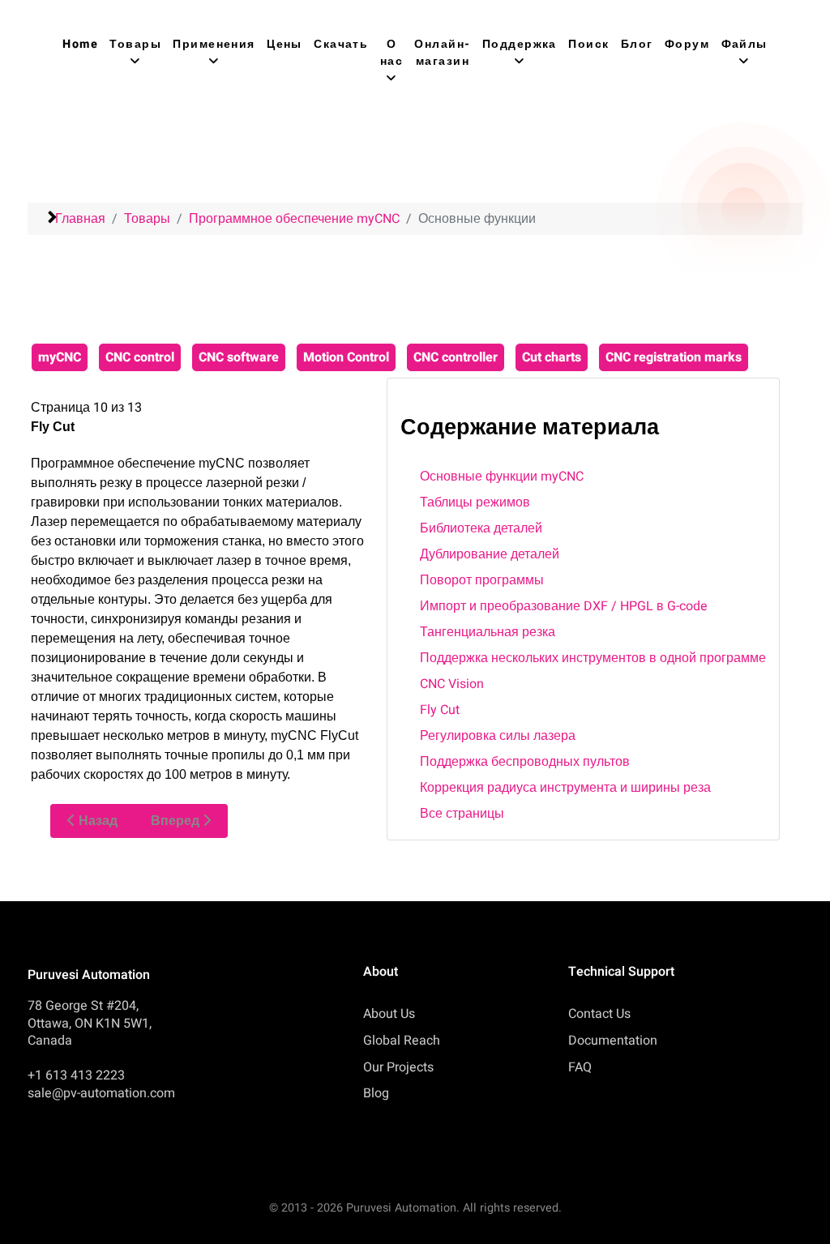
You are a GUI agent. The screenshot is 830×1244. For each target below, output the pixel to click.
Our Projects (398, 1067)
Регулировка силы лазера (497, 736)
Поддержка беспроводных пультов (525, 762)
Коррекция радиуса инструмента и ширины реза (565, 787)
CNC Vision (452, 684)
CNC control (139, 357)
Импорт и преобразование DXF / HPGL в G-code (564, 606)
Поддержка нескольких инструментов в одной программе (593, 658)
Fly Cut (440, 710)
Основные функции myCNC (502, 476)
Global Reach (401, 1040)
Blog (376, 1093)
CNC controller (455, 357)
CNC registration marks (673, 357)
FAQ (580, 1067)
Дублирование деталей (489, 554)
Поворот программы (482, 580)
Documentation (612, 1040)
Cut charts (551, 357)
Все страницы (462, 813)
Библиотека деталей (481, 528)
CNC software (239, 357)
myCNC (59, 357)
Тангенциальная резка (487, 632)
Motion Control (346, 357)
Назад (96, 821)
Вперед (177, 821)
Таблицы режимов (475, 502)
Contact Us (599, 1014)
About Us (389, 1014)
